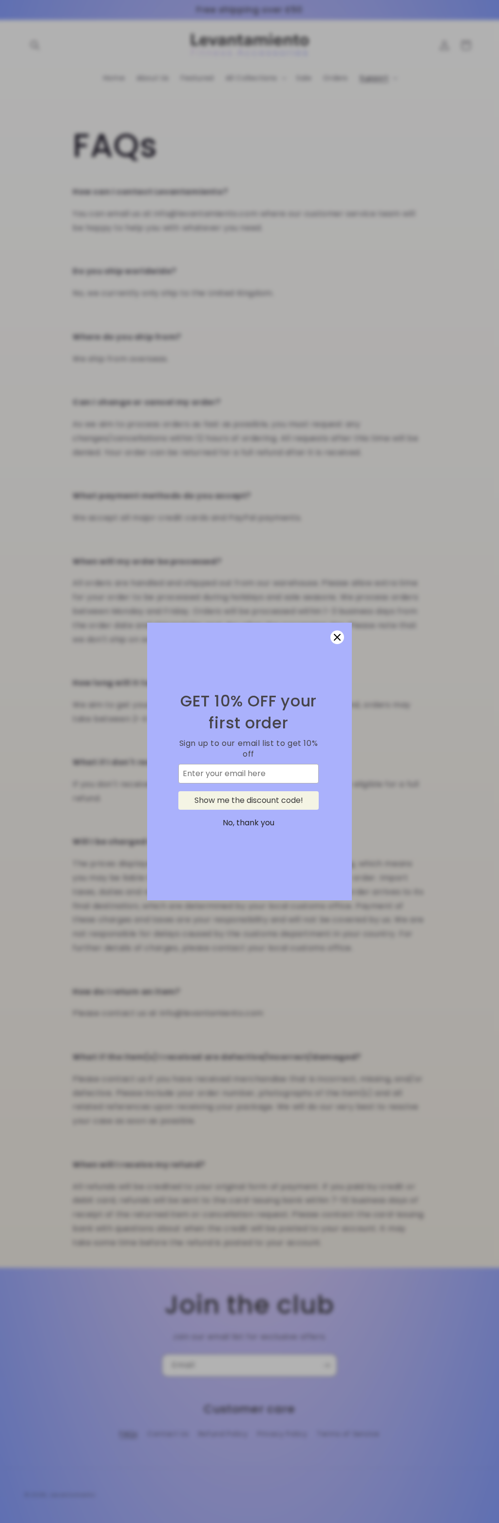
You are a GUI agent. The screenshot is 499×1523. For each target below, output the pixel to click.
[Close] (337, 637)
